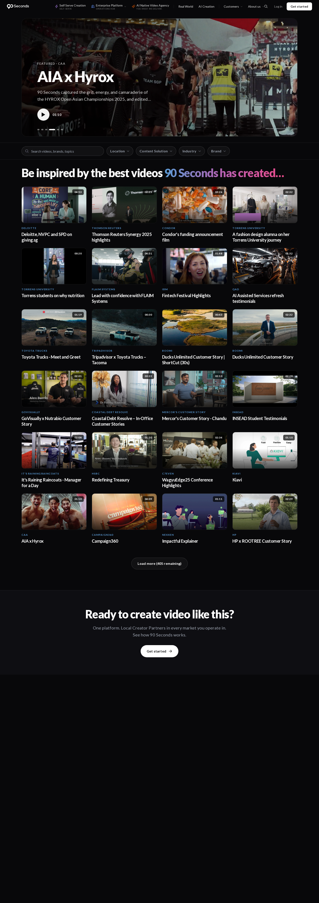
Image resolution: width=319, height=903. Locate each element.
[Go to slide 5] (56, 129)
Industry (189, 151)
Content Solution (154, 151)
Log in (278, 6)
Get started (299, 6)
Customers (231, 6)
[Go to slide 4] (50, 129)
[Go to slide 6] (62, 129)
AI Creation (206, 6)
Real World (185, 6)
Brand (216, 151)
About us (254, 6)
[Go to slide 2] (42, 129)
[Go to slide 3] (46, 129)
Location (117, 151)
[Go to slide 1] (38, 129)
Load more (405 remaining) (159, 563)
